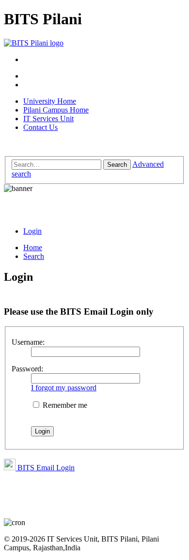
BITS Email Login (45, 468)
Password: (27, 369)
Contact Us (40, 127)
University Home (49, 101)
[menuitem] (32, 231)
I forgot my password (63, 388)
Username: (28, 342)
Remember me (64, 405)
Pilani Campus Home (56, 110)
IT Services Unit (48, 118)
